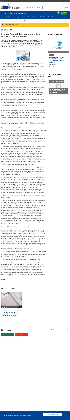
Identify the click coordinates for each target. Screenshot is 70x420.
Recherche (51, 17)
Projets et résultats (21, 17)
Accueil (3, 17)
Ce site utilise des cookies (9, 415)
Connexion (31, 7)
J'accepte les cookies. (52, 414)
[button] (38, 7)
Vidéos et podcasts (31, 17)
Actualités (39, 17)
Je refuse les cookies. (52, 417)
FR (11, 29)
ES (8, 29)
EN (5, 29)
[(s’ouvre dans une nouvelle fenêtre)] (12, 7)
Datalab (45, 17)
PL (17, 29)
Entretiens (9, 20)
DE (2, 29)
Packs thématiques (11, 17)
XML (9, 334)
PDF (22, 334)
